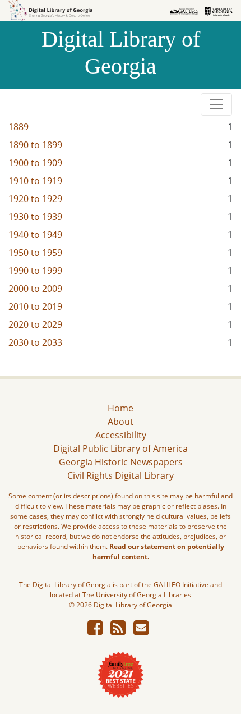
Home (120, 408)
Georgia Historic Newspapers (121, 462)
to (35, 145)
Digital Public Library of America (120, 448)
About (120, 421)
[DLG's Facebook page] (95, 631)
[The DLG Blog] (118, 631)
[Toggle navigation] (216, 104)
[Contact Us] (141, 631)
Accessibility (120, 435)
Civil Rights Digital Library (120, 475)
